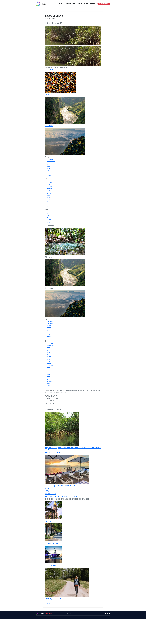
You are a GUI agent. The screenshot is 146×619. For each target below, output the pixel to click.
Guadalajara (49, 521)
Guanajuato (49, 188)
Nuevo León (49, 168)
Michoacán (49, 69)
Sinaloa (48, 170)
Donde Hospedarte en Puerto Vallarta (60, 486)
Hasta (47, 488)
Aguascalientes (50, 181)
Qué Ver (80, 3)
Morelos (48, 195)
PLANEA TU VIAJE (53, 452)
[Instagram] (107, 614)
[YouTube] (109, 614)
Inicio (60, 3)
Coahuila (49, 164)
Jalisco (48, 191)
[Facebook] (105, 614)
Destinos (74, 3)
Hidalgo (48, 190)
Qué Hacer (86, 3)
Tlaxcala (48, 204)
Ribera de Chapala (52, 543)
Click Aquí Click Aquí (49, 603)
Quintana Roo (50, 219)
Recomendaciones (104, 3)
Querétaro (49, 126)
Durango (48, 166)
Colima (48, 184)
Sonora (48, 172)
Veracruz (48, 206)
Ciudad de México (50, 182)
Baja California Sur (51, 161)
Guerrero (48, 215)
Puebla (48, 199)
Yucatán (48, 222)
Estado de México (50, 186)
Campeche (49, 211)
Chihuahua (49, 162)
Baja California (50, 159)
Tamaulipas (49, 173)
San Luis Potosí (50, 202)
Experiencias (93, 3)
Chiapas (48, 95)
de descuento (50, 494)
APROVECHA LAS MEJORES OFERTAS (61, 496)
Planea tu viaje (67, 3)
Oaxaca (48, 217)
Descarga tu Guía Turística (56, 598)
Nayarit (48, 197)
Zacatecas (49, 175)
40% (47, 491)
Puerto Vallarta (50, 565)
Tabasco (48, 221)
